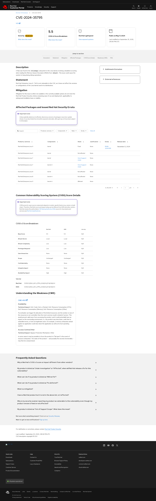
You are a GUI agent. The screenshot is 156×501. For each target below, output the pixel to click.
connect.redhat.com (84, 464)
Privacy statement (17, 497)
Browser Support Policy (61, 460)
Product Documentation (13, 470)
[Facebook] (113, 446)
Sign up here (44, 420)
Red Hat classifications (33, 211)
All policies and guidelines (39, 497)
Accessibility (57, 464)
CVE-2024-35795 (36, 13)
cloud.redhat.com (84, 467)
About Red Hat (16, 491)
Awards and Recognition (61, 467)
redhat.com (82, 457)
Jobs (23, 491)
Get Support (36, 2)
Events (28, 491)
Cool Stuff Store (76, 491)
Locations (35, 491)
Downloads (15, 2)
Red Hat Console (26, 2)
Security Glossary (54, 416)
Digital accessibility (53, 497)
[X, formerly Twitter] (117, 446)
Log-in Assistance (35, 464)
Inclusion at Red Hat (65, 491)
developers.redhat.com (85, 460)
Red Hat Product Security (53, 429)
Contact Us (33, 457)
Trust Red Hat (58, 457)
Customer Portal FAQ (36, 460)
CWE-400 (22, 300)
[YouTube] (108, 446)
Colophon (57, 470)
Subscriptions (6, 2)
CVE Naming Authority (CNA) (47, 209)
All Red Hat (145, 8)
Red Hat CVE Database (22, 13)
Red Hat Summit (87, 491)
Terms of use (27, 497)
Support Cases (10, 464)
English (138, 8)
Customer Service (11, 467)
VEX (17, 23)
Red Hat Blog (54, 491)
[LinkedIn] (104, 446)
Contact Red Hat (44, 491)
